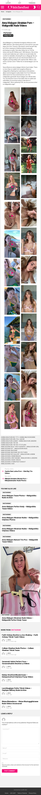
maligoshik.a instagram (11, 458)
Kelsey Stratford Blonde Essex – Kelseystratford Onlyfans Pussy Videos (17, 676)
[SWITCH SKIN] (34, 7)
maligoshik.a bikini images (11, 456)
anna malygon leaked (10, 441)
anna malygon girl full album (13, 439)
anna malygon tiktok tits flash (14, 445)
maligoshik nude (21, 448)
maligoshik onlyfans (9, 450)
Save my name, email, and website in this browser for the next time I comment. (20, 765)
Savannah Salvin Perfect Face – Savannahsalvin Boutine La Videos (15, 662)
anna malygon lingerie (28, 441)
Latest (8, 3)
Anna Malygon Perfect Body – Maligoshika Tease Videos (19, 507)
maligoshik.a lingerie (29, 458)
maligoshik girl (33, 446)
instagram (6, 492)
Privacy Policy (32, 793)
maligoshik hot (8, 448)
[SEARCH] (38, 7)
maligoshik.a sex (8, 463)
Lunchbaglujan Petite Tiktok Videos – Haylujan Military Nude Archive (17, 689)
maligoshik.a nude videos (11, 460)
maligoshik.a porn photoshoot (14, 462)
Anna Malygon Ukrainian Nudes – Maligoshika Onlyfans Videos (20, 530)
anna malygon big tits (10, 437)
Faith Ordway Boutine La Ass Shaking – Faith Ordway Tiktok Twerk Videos (20, 636)
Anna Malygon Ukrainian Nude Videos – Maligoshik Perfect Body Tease (17, 619)
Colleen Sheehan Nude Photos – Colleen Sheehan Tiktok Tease (18, 649)
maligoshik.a (8, 35)
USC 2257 (13, 793)
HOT (19, 3)
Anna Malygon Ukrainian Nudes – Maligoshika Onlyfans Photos (20, 519)
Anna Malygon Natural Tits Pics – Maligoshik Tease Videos (20, 541)
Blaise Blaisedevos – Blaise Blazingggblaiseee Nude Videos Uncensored (20, 702)
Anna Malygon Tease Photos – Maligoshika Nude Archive (19, 497)
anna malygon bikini (27, 437)
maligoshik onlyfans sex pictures (15, 452)
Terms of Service (22, 793)
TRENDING (32, 3)
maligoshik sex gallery (11, 454)
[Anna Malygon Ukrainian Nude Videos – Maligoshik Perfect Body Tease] (20, 581)
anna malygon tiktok (10, 443)
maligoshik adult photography (14, 446)
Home (6, 793)
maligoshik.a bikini (28, 454)
